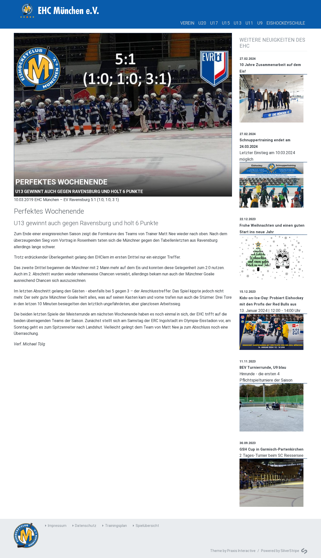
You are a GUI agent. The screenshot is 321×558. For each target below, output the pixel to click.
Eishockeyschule (286, 23)
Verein (187, 23)
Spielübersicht (147, 526)
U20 (202, 23)
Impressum (57, 526)
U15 (226, 23)
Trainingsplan (116, 526)
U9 (260, 23)
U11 (249, 23)
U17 (214, 23)
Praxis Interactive (241, 551)
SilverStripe (290, 551)
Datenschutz (85, 526)
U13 (238, 23)
